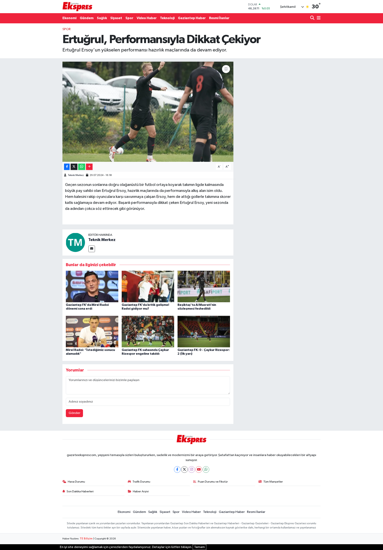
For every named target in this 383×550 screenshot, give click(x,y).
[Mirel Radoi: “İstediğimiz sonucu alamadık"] (92, 331)
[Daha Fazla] (89, 167)
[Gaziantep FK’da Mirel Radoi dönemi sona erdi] (92, 286)
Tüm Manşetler (273, 481)
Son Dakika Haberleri (80, 491)
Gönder (74, 413)
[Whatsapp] (206, 469)
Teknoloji (167, 18)
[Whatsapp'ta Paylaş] (81, 167)
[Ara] (312, 18)
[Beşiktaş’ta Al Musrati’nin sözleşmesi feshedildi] (204, 286)
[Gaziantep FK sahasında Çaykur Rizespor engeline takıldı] (148, 331)
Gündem (87, 18)
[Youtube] (198, 469)
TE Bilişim (86, 538)
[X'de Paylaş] (74, 167)
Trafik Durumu (141, 481)
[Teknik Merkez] (75, 242)
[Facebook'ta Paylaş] (67, 167)
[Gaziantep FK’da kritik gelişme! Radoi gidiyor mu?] (148, 286)
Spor (129, 18)
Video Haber (147, 18)
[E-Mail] (91, 249)
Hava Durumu (76, 481)
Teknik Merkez (76, 175)
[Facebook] (177, 469)
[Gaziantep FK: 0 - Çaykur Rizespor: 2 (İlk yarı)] (204, 331)
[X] (184, 469)
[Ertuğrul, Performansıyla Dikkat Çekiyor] (147, 112)
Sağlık (102, 18)
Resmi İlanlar (219, 18)
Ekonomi (69, 18)
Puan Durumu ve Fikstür (213, 481)
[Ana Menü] (318, 18)
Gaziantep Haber (192, 18)
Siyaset (116, 18)
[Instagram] (191, 469)
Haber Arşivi (141, 491)
